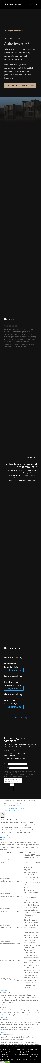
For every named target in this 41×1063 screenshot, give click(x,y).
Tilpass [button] (2, 1062)
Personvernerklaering (11, 810)
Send (8, 788)
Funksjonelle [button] (4, 990)
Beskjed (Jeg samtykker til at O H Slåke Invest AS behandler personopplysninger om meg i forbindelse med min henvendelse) (19, 774)
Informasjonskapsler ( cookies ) (15, 808)
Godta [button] (7, 1062)
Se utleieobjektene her (17, 407)
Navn (6, 764)
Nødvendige (7, 837)
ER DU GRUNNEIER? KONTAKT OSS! (20, 85)
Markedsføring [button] (5, 1032)
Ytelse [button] (2, 1005)
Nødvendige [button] (4, 835)
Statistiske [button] (3, 1017)
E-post (6, 768)
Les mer (10, 377)
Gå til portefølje (20, 717)
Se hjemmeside (13, 670)
